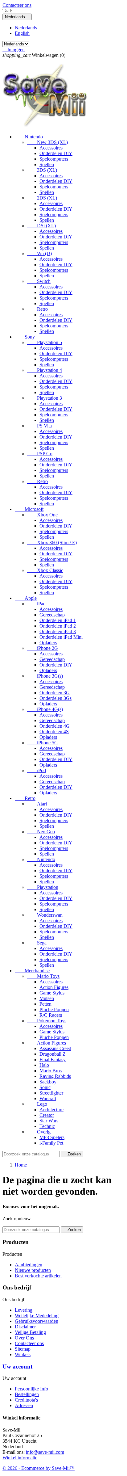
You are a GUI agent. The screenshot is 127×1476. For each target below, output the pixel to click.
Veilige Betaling (30, 1332)
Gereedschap (52, 614)
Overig (39, 1131)
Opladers (48, 642)
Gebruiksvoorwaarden (36, 1321)
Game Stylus (51, 992)
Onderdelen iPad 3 (57, 631)
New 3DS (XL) (47, 142)
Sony (25, 336)
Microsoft (29, 509)
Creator (46, 1115)
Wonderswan (45, 915)
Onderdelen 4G (54, 726)
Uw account (17, 1366)
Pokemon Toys (46, 1020)
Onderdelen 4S (54, 731)
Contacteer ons (16, 5)
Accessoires (51, 147)
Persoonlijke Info (31, 1388)
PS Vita (39, 425)
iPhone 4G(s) (45, 709)
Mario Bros (50, 1070)
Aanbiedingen (28, 1264)
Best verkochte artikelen (38, 1275)
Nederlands (26, 27)
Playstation (42, 887)
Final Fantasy (52, 1059)
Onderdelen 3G (54, 692)
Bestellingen (27, 1394)
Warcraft (47, 1098)
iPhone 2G (42, 648)
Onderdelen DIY (55, 153)
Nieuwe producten (33, 1270)
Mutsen (46, 998)
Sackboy (47, 1081)
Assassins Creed (55, 1048)
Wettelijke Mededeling (37, 1315)
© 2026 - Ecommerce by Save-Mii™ (38, 1468)
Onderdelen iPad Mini (61, 637)
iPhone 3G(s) (45, 676)
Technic (47, 1126)
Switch (39, 281)
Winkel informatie (19, 1457)
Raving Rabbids (55, 1076)
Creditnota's (26, 1399)
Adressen (24, 1405)
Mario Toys (43, 976)
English (22, 33)
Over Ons (24, 1337)
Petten (45, 1004)
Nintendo (29, 136)
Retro (37, 309)
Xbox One (42, 514)
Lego (37, 1104)
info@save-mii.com (45, 1452)
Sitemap (23, 1349)
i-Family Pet (51, 1143)
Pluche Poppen (54, 1009)
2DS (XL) (42, 197)
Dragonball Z (52, 1054)
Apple (26, 598)
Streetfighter (51, 1092)
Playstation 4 (44, 370)
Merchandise (32, 970)
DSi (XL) (41, 225)
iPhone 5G (42, 742)
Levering (23, 1310)
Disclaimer (25, 1326)
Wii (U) (39, 253)
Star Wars (48, 1120)
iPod (36, 770)
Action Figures (53, 987)
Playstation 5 (44, 342)
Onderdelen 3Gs (55, 698)
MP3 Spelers (51, 1137)
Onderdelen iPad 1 (57, 620)
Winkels (23, 1354)
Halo (44, 1065)
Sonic (45, 1087)
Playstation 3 (44, 398)
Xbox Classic (45, 570)
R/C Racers (50, 1015)
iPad (36, 603)
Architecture (51, 1109)
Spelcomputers (53, 159)
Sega (37, 942)
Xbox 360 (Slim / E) (52, 542)
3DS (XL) (42, 170)
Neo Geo (41, 831)
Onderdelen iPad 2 (57, 626)
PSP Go (39, 453)
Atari (37, 803)
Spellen (46, 164)
